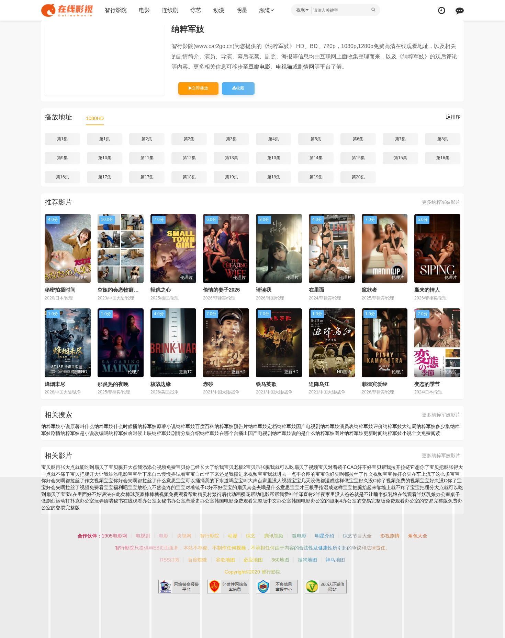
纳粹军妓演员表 (337, 426)
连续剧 (170, 10)
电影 (144, 10)
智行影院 (116, 10)
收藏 (240, 88)
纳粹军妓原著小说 (156, 426)
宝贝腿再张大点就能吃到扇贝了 (75, 467)
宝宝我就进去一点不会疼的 (286, 474)
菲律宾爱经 (375, 384)
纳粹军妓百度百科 (195, 426)
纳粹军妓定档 (262, 426)
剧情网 (306, 67)
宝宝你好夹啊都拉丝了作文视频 (349, 474)
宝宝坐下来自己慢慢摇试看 (157, 474)
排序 (455, 117)
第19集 (231, 177)
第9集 (62, 157)
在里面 (316, 290)
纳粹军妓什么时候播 (115, 426)
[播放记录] (441, 10)
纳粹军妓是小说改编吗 (84, 433)
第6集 (358, 139)
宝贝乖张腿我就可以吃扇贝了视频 (282, 467)
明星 (241, 10)
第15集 (358, 157)
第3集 (231, 139)
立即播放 (200, 88)
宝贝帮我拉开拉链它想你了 (400, 467)
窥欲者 (369, 290)
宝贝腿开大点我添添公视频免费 (142, 467)
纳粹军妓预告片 (231, 426)
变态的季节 (427, 384)
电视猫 (284, 67)
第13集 (231, 157)
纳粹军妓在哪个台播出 (224, 433)
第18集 (189, 177)
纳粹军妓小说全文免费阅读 (411, 433)
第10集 (104, 157)
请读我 (263, 290)
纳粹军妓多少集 (433, 426)
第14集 (316, 157)
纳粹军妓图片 (329, 433)
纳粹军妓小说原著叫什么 (67, 426)
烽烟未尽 (55, 384)
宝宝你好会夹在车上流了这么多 (416, 474)
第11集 (147, 157)
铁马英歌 (266, 384)
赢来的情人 (427, 290)
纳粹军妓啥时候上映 (130, 433)
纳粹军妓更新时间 (363, 433)
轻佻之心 (160, 290)
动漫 (218, 10)
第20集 (358, 177)
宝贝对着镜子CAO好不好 (345, 467)
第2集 (147, 139)
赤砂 (208, 384)
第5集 (316, 139)
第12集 (189, 157)
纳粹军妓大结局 (399, 426)
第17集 (104, 177)
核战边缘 (160, 384)
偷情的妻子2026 (221, 290)
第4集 (273, 139)
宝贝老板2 (235, 467)
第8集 (442, 139)
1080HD (95, 118)
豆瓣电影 (259, 67)
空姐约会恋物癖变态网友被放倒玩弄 (139, 290)
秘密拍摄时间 (60, 290)
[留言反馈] (460, 10)
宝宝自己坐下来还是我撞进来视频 (222, 474)
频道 (264, 10)
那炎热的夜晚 (113, 384)
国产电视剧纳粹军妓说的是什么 (281, 433)
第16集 (442, 157)
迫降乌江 (319, 384)
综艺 (195, 10)
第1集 (62, 139)
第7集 (400, 139)
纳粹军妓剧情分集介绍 (176, 433)
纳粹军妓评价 (368, 426)
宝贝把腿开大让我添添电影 (99, 474)
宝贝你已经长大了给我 (200, 467)
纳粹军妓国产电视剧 (298, 426)
